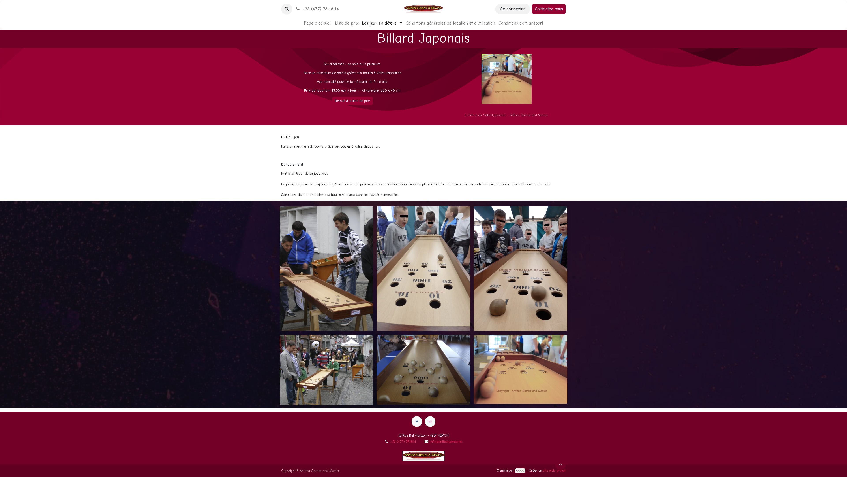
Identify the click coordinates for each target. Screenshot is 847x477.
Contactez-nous (549, 8)
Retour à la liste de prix (352, 101)
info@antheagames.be (446, 442)
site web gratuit (554, 471)
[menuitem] (317, 23)
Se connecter (512, 8)
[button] (286, 9)
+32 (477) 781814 (403, 442)
